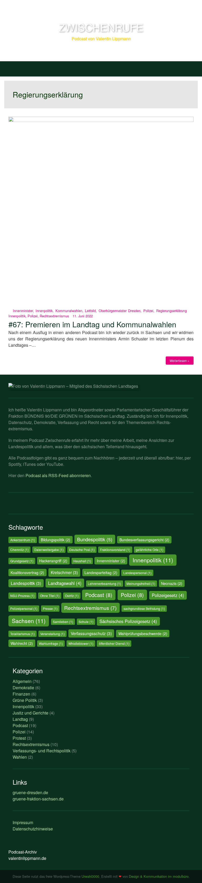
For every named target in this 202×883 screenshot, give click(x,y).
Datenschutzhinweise (33, 829)
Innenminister (23, 310)
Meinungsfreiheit (141, 583)
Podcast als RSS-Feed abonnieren (58, 475)
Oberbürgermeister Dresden (120, 310)
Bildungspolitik (55, 539)
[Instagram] (54, 507)
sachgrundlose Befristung (144, 608)
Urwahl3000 (90, 876)
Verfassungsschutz (91, 633)
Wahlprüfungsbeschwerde (142, 633)
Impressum (23, 822)
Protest (19, 738)
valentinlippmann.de (27, 858)
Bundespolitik (94, 539)
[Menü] (10, 68)
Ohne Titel (49, 595)
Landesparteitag (100, 572)
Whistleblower (80, 643)
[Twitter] (13, 507)
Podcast (98, 595)
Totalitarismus (22, 633)
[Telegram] (41, 507)
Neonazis (171, 583)
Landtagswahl (65, 583)
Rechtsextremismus (54, 315)
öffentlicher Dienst (114, 643)
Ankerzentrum (22, 540)
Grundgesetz (21, 561)
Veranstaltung (52, 633)
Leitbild (90, 310)
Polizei (148, 310)
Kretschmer (64, 572)
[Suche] (192, 68)
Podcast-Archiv (22, 852)
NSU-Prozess (22, 595)
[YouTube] (68, 507)
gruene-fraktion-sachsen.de (38, 799)
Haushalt (82, 561)
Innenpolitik (44, 310)
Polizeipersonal (23, 608)
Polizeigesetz (168, 595)
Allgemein (22, 681)
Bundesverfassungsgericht (144, 539)
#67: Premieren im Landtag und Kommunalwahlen (92, 324)
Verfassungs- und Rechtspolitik (41, 751)
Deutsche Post (82, 549)
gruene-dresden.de (30, 792)
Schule (86, 621)
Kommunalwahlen (68, 310)
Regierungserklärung (171, 310)
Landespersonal (137, 572)
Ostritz (72, 595)
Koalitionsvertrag (27, 572)
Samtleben (63, 621)
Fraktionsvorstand (115, 549)
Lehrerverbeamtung (104, 583)
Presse (50, 608)
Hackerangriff (53, 560)
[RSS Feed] (82, 507)
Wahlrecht (22, 643)
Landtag (20, 719)
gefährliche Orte (149, 549)
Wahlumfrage (51, 643)
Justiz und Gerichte (30, 713)
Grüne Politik (25, 700)
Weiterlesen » (179, 360)
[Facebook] (27, 507)
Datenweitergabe (49, 549)
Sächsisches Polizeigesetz (128, 621)
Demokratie (23, 688)
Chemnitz (19, 549)
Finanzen (21, 694)
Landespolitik (26, 583)
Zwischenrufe (101, 26)
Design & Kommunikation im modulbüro (159, 876)
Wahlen (20, 757)
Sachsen (29, 621)
